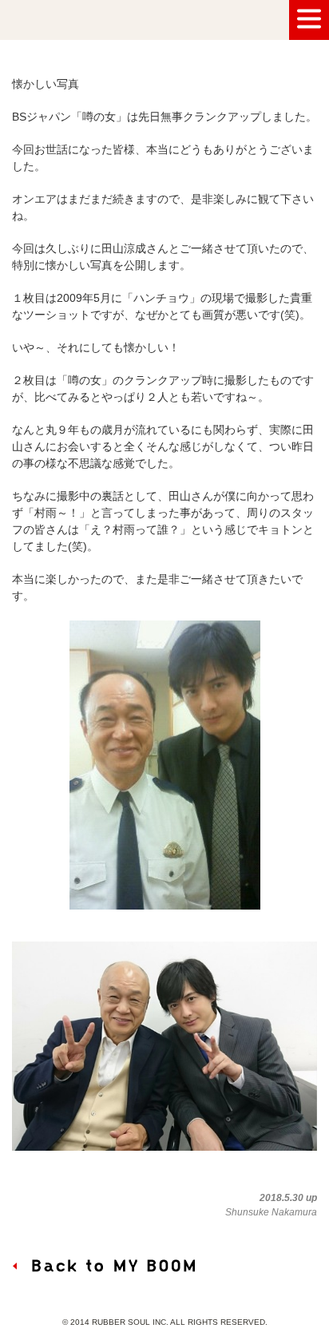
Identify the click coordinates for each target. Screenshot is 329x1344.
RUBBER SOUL (84, 20)
